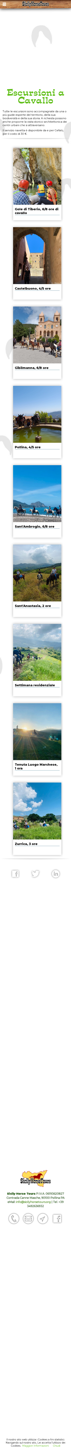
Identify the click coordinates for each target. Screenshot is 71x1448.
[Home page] (35, 4)
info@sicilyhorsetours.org (33, 1202)
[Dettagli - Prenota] (37, 184)
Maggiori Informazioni (35, 1445)
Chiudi (56, 1445)
